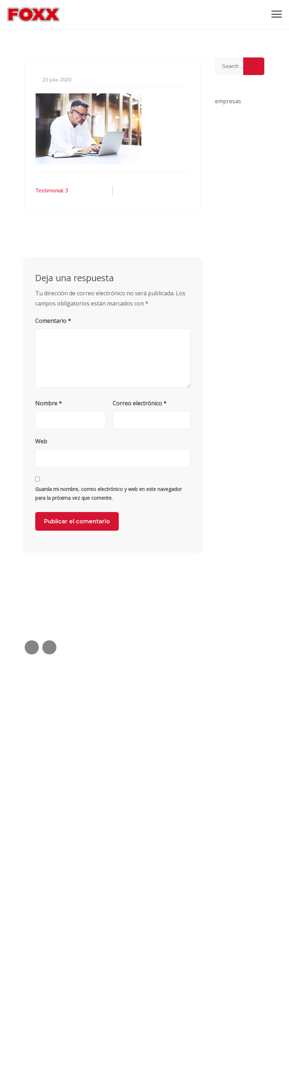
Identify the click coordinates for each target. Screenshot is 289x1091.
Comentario (53, 321)
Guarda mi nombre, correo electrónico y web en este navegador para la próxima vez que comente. (108, 493)
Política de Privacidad (50, 728)
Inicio (30, 780)
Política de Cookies (47, 713)
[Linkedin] (49, 647)
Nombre (48, 403)
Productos (36, 809)
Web (41, 441)
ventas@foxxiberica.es (65, 1013)
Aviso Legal (38, 698)
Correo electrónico (140, 403)
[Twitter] (32, 647)
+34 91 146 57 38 (60, 962)
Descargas (37, 824)
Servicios (35, 838)
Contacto (35, 853)
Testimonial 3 (52, 191)
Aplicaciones (39, 794)
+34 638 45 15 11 (60, 988)
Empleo (33, 882)
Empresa (34, 867)
